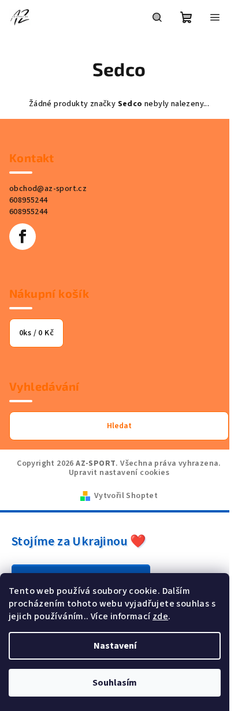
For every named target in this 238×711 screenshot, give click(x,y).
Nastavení (115, 645)
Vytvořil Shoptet (126, 496)
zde (160, 616)
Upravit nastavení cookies (119, 472)
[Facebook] (22, 236)
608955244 (28, 200)
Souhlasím (114, 682)
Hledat (119, 426)
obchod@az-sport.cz (48, 188)
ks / (36, 333)
